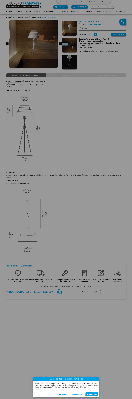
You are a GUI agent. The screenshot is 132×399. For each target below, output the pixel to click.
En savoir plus (40, 389)
